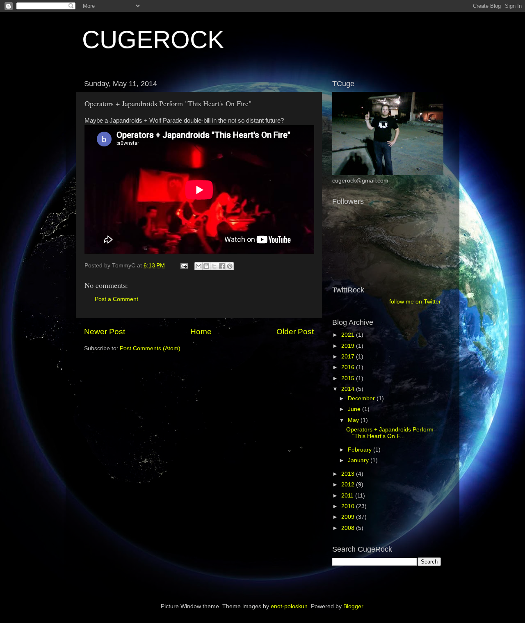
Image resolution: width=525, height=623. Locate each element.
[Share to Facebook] (222, 266)
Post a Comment (116, 299)
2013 (348, 474)
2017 (348, 357)
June (355, 409)
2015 (348, 378)
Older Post (295, 331)
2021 (348, 335)
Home (201, 331)
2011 (348, 496)
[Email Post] (183, 265)
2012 (348, 485)
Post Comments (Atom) (150, 348)
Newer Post (104, 331)
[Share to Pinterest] (230, 266)
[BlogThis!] (206, 266)
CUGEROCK (153, 39)
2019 (348, 346)
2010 (348, 506)
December (362, 398)
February (360, 450)
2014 (348, 389)
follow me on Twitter (415, 302)
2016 (348, 367)
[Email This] (198, 266)
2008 (348, 528)
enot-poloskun (289, 606)
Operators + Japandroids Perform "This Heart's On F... (390, 433)
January (359, 460)
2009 (348, 517)
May (354, 420)
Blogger (353, 606)
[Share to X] (214, 266)
